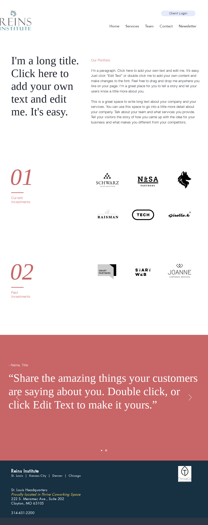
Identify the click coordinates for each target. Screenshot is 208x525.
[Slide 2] (106, 450)
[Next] (190, 397)
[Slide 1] (101, 450)
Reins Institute (25, 471)
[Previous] (18, 397)
